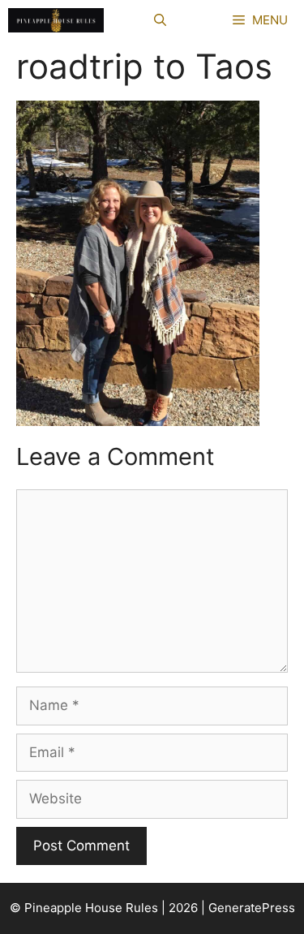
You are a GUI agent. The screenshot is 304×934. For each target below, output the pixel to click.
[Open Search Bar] (160, 20)
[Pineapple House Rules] (56, 20)
